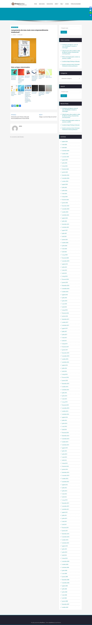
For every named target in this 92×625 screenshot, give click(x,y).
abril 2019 (64, 273)
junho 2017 (64, 334)
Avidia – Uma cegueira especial (49, 77)
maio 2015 (64, 398)
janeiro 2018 (65, 316)
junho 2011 (64, 518)
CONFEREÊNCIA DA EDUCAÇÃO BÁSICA (21, 93)
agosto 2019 (65, 264)
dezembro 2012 (65, 472)
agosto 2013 (65, 448)
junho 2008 (64, 592)
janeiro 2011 (65, 530)
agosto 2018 (65, 294)
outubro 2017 (65, 322)
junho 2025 (64, 162)
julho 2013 (64, 451)
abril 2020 (64, 251)
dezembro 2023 (65, 205)
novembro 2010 (65, 536)
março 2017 (64, 343)
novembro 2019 (65, 261)
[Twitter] (90, 10)
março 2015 (64, 402)
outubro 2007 (65, 607)
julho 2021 (64, 233)
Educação (20, 34)
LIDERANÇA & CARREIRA (48, 93)
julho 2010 (64, 549)
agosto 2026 (65, 141)
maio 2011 (64, 521)
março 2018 (64, 310)
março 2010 (64, 558)
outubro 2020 (65, 242)
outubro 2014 (65, 411)
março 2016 (64, 374)
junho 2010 (64, 552)
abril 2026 (64, 147)
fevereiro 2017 (65, 346)
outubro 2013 (65, 441)
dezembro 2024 (65, 175)
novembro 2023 (65, 208)
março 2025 (64, 166)
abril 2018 (64, 307)
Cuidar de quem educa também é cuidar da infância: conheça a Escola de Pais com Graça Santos (21, 79)
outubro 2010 (65, 539)
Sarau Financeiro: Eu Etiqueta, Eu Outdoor (42, 77)
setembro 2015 (65, 389)
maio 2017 (64, 337)
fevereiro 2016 (65, 377)
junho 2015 (64, 395)
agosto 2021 (65, 230)
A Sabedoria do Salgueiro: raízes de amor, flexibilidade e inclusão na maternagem (70, 46)
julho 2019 (64, 267)
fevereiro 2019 (65, 279)
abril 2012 (64, 497)
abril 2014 (64, 429)
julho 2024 (64, 187)
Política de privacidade (76, 3)
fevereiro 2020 (65, 257)
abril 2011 (64, 524)
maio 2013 (64, 457)
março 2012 (64, 500)
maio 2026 (64, 144)
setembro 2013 (65, 444)
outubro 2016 (65, 359)
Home (35, 3)
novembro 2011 (65, 506)
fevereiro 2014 (65, 432)
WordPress (42, 622)
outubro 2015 (65, 386)
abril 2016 (64, 371)
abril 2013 (64, 460)
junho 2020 (64, 245)
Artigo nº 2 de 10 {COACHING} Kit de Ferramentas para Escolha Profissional (35, 78)
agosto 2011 (65, 512)
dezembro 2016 (65, 352)
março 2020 (64, 254)
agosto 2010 (65, 546)
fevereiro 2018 (65, 313)
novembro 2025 (65, 150)
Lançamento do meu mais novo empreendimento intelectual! (68, 12)
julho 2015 (64, 392)
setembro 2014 (65, 414)
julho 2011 (64, 515)
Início (52, 12)
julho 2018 (64, 297)
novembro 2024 (65, 178)
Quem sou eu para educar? (27, 77)
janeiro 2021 (65, 239)
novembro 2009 (65, 561)
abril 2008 (64, 598)
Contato (67, 3)
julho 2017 (64, 331)
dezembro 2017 (65, 319)
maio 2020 (64, 248)
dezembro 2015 (65, 383)
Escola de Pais (50, 3)
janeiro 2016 (65, 380)
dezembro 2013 (65, 435)
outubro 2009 (65, 564)
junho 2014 (64, 423)
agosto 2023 (65, 218)
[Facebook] (90, 8)
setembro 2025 (65, 156)
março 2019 (64, 276)
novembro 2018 (65, 288)
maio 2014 (64, 426)
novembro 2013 (65, 438)
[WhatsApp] (90, 13)
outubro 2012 (65, 478)
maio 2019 (64, 270)
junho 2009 (64, 570)
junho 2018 (64, 300)
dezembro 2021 (65, 224)
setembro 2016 (65, 362)
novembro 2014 (65, 408)
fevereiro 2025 (65, 169)
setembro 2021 (65, 227)
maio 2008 (64, 595)
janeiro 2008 (65, 601)
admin (14, 34)
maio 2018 (64, 303)
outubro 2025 (65, 153)
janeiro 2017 (65, 349)
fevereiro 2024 (65, 199)
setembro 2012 (65, 481)
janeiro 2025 (65, 172)
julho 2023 (64, 221)
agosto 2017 (65, 328)
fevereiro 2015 (65, 405)
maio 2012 (64, 493)
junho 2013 (64, 454)
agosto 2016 (65, 365)
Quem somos (42, 3)
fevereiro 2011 (65, 527)
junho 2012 (64, 490)
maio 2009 (64, 573)
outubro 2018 (65, 291)
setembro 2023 (65, 215)
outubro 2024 (65, 181)
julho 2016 (64, 368)
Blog (61, 3)
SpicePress (51, 622)
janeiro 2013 (65, 469)
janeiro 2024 (65, 202)
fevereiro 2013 (65, 466)
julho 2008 (64, 588)
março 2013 (64, 463)
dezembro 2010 (65, 533)
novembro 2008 (65, 582)
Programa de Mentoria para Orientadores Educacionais (13, 78)
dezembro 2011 (65, 503)
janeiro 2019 (65, 282)
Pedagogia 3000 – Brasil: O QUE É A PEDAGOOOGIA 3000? (42, 94)
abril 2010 (64, 555)
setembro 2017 (65, 325)
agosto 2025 (65, 159)
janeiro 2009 (65, 576)
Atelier (56, 3)
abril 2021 (64, 236)
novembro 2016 (65, 356)
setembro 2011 (65, 509)
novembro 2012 (65, 475)
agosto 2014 (65, 417)
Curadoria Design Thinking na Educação (71, 61)
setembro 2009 (65, 567)
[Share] (90, 15)
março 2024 (64, 196)
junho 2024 (64, 190)
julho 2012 (64, 487)
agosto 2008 (65, 585)
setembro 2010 (65, 543)
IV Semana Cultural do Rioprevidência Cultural (13, 94)
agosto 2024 (65, 184)
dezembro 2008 (65, 579)
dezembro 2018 (65, 285)
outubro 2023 (65, 212)
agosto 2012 (65, 484)
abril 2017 (64, 340)
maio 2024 (64, 193)
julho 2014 (64, 420)
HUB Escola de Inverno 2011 (34, 93)
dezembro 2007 (65, 604)
